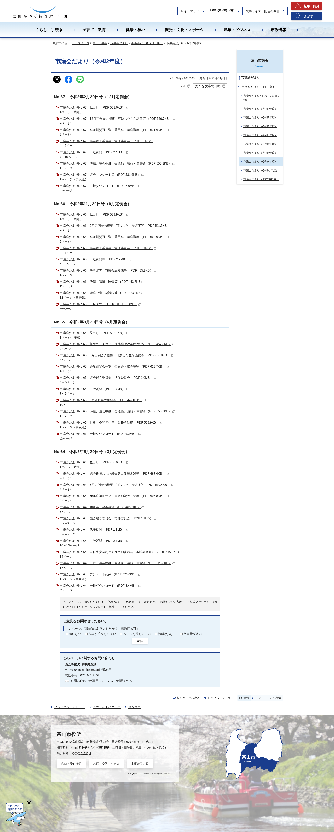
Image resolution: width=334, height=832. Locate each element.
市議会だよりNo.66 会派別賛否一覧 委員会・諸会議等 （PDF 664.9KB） (112, 237)
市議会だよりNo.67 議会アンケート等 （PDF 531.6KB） (100, 174)
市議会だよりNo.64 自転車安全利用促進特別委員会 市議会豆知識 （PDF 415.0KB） (120, 552)
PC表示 (244, 697)
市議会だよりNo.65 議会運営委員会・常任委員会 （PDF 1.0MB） (106, 377)
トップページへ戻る (220, 697)
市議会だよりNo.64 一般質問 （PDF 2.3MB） (92, 540)
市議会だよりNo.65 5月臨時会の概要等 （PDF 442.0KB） (101, 400)
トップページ (80, 43)
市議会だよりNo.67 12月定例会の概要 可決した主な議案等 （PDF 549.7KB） (116, 118)
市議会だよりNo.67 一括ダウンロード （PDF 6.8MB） (98, 186)
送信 (140, 641)
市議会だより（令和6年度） (260, 126)
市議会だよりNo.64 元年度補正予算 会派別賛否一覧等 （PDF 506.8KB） (112, 496)
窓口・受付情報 (71, 763)
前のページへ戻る (188, 697)
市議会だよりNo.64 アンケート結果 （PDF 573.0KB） (98, 574)
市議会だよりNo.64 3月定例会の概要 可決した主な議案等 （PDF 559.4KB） (115, 484)
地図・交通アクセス (106, 763)
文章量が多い (192, 634)
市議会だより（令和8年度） (260, 108)
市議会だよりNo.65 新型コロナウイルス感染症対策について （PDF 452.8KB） (115, 344)
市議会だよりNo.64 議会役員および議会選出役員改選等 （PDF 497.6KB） (112, 473)
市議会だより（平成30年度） (261, 179)
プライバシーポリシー (69, 707)
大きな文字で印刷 (208, 86)
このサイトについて (107, 707)
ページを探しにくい (137, 634)
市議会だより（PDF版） (147, 43)
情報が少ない (167, 634)
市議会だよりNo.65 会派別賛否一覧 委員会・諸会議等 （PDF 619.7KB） (112, 366)
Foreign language (222, 10)
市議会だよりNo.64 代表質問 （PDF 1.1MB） (92, 529)
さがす (308, 16)
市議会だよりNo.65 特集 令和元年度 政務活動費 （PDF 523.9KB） (109, 422)
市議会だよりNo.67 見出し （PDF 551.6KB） (92, 107)
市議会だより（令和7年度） (260, 117)
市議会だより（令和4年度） (260, 143)
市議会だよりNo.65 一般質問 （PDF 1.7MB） (92, 389)
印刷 (183, 86)
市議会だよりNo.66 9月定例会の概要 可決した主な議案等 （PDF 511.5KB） (115, 225)
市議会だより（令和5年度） (260, 135)
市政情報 (278, 30)
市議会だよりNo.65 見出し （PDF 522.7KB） (92, 333)
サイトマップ (190, 11)
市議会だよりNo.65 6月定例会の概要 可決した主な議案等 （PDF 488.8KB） (115, 355)
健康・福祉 (135, 30)
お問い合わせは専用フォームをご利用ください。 (105, 680)
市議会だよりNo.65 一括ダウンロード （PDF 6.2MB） (98, 433)
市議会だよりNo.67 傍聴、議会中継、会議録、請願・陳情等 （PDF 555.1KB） (115, 163)
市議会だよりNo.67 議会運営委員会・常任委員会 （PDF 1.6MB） (106, 141)
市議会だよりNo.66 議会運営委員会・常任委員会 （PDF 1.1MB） (106, 248)
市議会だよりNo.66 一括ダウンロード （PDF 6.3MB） (98, 304)
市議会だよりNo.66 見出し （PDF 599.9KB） (92, 214)
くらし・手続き (49, 30)
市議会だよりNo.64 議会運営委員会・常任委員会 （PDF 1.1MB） (106, 518)
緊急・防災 (311, 6)
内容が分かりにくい (102, 634)
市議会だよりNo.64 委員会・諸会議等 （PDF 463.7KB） (100, 507)
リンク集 (134, 707)
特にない (75, 634)
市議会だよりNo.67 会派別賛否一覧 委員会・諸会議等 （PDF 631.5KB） (112, 130)
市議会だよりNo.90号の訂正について (261, 98)
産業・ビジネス (237, 30)
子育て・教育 (94, 30)
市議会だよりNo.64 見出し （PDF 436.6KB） (92, 462)
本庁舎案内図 (139, 763)
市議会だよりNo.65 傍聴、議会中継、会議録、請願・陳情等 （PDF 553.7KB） (115, 411)
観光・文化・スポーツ (184, 30)
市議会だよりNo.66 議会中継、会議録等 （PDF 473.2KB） (102, 293)
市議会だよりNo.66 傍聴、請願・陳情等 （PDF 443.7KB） (102, 281)
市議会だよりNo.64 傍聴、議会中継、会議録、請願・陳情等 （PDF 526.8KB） (115, 563)
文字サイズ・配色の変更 (263, 11)
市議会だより (119, 43)
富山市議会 (100, 43)
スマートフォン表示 (268, 697)
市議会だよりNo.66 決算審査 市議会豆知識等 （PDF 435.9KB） (106, 270)
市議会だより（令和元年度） (261, 170)
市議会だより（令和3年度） (260, 152)
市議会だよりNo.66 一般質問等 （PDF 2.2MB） (94, 259)
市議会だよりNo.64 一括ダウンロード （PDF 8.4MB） (98, 585)
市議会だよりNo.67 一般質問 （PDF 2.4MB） (92, 152)
